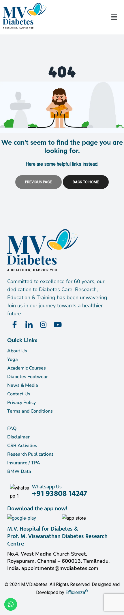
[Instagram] (43, 325)
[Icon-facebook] (14, 325)
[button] (114, 17)
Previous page (38, 182)
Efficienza (75, 592)
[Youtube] (57, 325)
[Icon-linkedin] (29, 325)
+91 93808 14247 (59, 493)
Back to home (86, 182)
